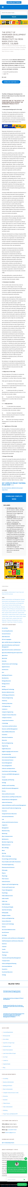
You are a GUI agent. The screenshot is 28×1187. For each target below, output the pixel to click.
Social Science (5, 932)
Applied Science (6, 666)
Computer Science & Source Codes (10, 1092)
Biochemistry (5, 678)
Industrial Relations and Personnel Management (14, 805)
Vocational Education (7, 972)
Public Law (4, 901)
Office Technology (6, 856)
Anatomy (4, 661)
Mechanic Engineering (7, 842)
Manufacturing (5, 830)
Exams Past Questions (8, 1050)
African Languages (6, 639)
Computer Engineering (7, 712)
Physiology (4, 876)
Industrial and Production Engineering (11, 808)
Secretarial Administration (8, 929)
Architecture (5, 669)
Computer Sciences (7, 717)
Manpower (4, 620)
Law (3, 819)
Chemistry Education (7, 703)
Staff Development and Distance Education (12, 941)
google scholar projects (13, 614)
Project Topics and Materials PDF (10, 1114)
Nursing (4, 853)
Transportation (6, 960)
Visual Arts (4, 969)
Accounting (5, 628)
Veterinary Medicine (7, 966)
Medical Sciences (6, 844)
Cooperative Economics (8, 720)
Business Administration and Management (11, 599)
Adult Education (6, 636)
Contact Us (5, 1060)
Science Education (6, 921)
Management (5, 828)
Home (3, 45)
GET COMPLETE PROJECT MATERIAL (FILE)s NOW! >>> (14, 484)
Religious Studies (6, 915)
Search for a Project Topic (8, 1042)
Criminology (5, 723)
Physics (4, 873)
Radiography (5, 912)
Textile (3, 949)
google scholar (12, 610)
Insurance (4, 811)
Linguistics (4, 825)
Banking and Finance (7, 675)
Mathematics (5, 839)
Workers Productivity (18, 622)
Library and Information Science (10, 822)
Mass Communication (7, 836)
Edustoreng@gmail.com (10, 1132)
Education (5, 1099)
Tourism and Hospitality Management (11, 958)
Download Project (7, 1046)
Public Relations (6, 904)
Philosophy (4, 870)
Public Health (5, 898)
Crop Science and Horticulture (9, 726)
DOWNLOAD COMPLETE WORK (14, 497)
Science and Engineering (8, 918)
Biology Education (6, 681)
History (4, 791)
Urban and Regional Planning (9, 963)
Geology (4, 782)
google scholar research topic (15, 616)
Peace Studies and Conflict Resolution (11, 861)
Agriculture (5, 655)
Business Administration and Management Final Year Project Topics (13, 601)
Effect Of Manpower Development (14, 608)
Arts (3, 672)
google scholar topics (17, 618)
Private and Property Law (8, 887)
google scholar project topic (11, 612)
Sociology (4, 935)
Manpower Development (12, 620)
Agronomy (4, 658)
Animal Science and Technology (10, 664)
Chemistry (4, 700)
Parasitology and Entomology (9, 859)
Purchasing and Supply (7, 907)
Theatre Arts (5, 952)
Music (3, 850)
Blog (4, 1067)
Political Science (6, 881)
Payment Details (6, 1064)
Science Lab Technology (8, 924)
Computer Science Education (9, 714)
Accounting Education (7, 631)
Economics (5, 1096)
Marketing (4, 833)
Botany (3, 686)
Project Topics (10, 622)
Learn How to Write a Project (9, 1053)
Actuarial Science (6, 633)
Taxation (4, 946)
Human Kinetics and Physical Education (11, 796)
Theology (4, 955)
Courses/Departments (8, 1032)
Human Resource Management (9, 799)
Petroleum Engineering (7, 864)
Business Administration (8, 692)
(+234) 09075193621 (12, 1129)
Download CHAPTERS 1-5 (11, 82)
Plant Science (5, 878)
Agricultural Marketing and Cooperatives (12, 652)
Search (14, 17)
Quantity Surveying (7, 909)
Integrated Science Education (9, 813)
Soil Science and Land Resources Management (13, 938)
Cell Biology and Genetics (8, 695)
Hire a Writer (6, 1039)
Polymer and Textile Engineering (10, 884)
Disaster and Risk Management (10, 729)
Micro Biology (5, 847)
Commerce (4, 709)
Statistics (4, 943)
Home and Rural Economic (8, 794)
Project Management (7, 890)
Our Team (5, 1057)
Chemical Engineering (7, 698)
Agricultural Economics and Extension (11, 649)
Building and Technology (8, 689)
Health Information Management (10, 788)
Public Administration (7, 895)
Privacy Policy (4, 1185)
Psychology (5, 893)
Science (4, 926)
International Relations (8, 816)
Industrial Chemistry (7, 802)
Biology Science (6, 683)
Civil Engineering (6, 706)
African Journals (6, 1035)
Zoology (4, 974)
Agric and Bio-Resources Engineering (11, 642)
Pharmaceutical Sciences (8, 867)
